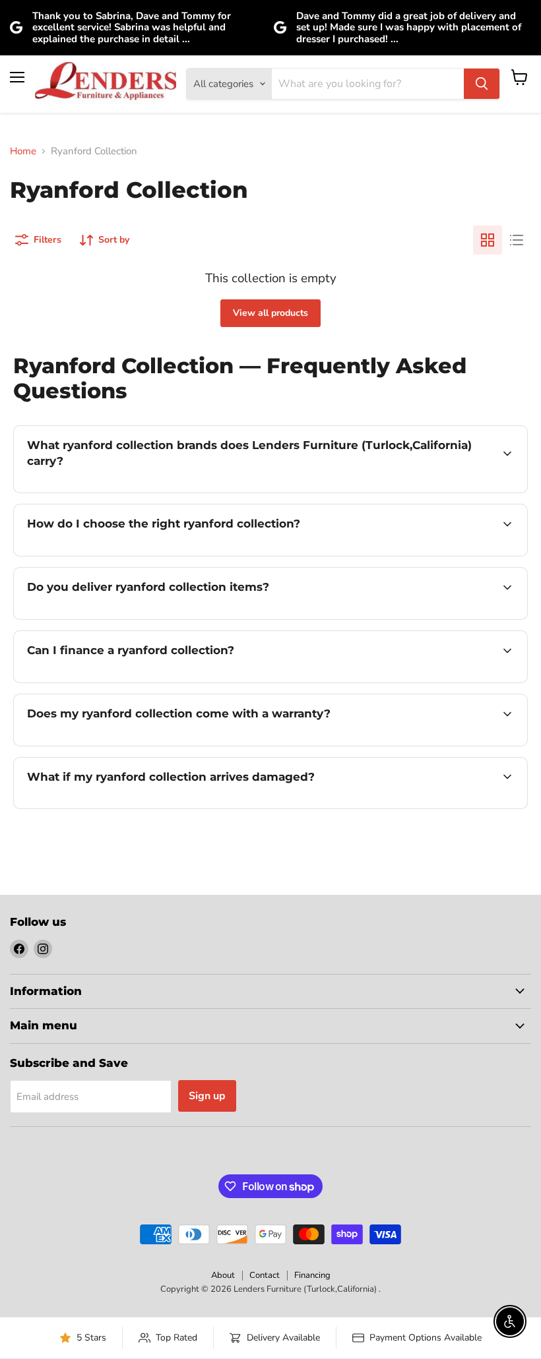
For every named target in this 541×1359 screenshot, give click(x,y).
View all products (270, 313)
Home (23, 151)
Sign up (207, 1096)
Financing (312, 1275)
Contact (264, 1275)
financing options (126, 681)
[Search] (481, 84)
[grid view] (487, 240)
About (223, 1275)
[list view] (516, 240)
